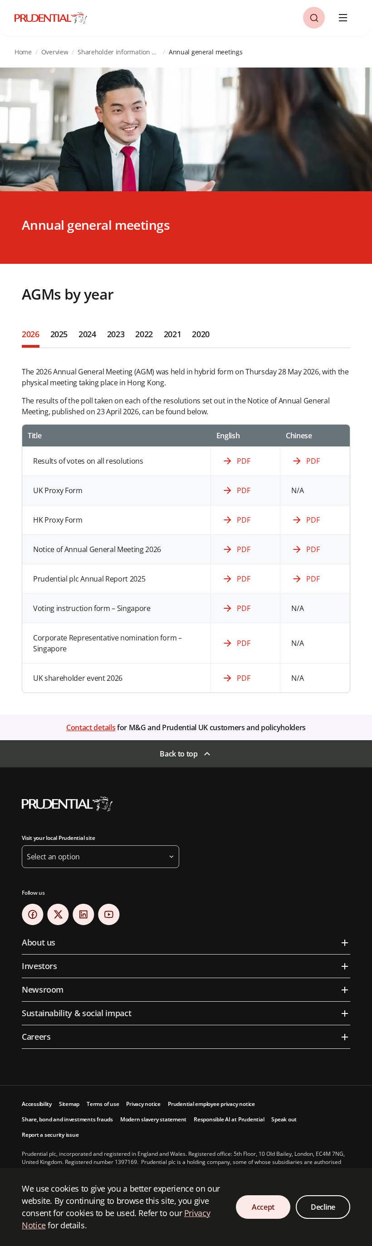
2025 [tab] (59, 334)
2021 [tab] (172, 334)
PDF (243, 461)
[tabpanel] (186, 520)
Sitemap (69, 1104)
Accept (263, 1207)
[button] (314, 18)
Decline (323, 1207)
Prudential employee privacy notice (211, 1104)
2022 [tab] (144, 334)
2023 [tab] (116, 334)
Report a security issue (50, 1135)
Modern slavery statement (153, 1119)
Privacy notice (143, 1104)
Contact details (90, 727)
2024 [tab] (87, 334)
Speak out (284, 1119)
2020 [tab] (201, 334)
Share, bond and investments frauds (67, 1119)
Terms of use (103, 1104)
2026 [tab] (30, 334)
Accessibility (37, 1104)
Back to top (178, 754)
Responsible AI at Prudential (229, 1119)
